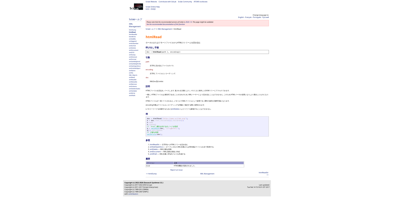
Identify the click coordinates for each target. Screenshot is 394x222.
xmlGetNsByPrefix (135, 64)
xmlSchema (133, 86)
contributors (133, 194)
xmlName (132, 71)
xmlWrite (132, 93)
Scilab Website (151, 2)
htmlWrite (132, 37)
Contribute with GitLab (167, 2)
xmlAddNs (132, 39)
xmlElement (133, 57)
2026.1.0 (188, 22)
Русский (265, 17)
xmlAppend (132, 41)
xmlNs (131, 73)
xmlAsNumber (134, 43)
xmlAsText (132, 46)
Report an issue (176, 170)
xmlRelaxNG (133, 82)
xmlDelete (132, 48)
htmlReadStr (133, 34)
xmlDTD (131, 52)
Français (248, 17)
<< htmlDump (151, 174)
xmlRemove (133, 84)
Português (257, 17)
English (241, 17)
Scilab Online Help (153, 7)
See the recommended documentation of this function (166, 24)
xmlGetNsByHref (134, 61)
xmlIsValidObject (134, 68)
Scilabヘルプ (135, 19)
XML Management (135, 25)
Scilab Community (185, 2)
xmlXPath (132, 95)
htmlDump (132, 30)
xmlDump (132, 55)
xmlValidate (133, 91)
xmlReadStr (133, 80)
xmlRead (132, 77)
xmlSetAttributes (134, 89)
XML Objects (133, 75)
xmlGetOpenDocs (135, 66)
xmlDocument (133, 50)
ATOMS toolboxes (200, 2)
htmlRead (132, 32)
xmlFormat (132, 59)
